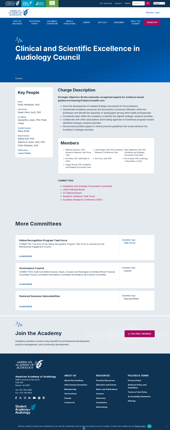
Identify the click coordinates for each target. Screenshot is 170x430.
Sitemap (132, 401)
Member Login (153, 12)
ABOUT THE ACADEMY (135, 22)
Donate (118, 3)
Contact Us (69, 402)
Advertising (101, 407)
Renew (128, 3)
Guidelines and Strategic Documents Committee (87, 186)
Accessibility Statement (139, 396)
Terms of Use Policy (137, 392)
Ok (149, 426)
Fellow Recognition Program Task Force (43, 240)
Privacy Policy (134, 380)
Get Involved (106, 3)
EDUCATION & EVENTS (34, 22)
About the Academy (73, 380)
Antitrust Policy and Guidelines (137, 386)
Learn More (25, 256)
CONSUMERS (118, 22)
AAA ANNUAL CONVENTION (52, 22)
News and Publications (106, 389)
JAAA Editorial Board (74, 189)
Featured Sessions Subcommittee (39, 296)
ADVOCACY (102, 22)
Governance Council (31, 268)
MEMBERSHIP (152, 22)
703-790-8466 (25, 390)
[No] (167, 426)
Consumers (101, 402)
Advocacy (101, 398)
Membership (70, 389)
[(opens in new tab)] (25, 409)
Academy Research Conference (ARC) (83, 199)
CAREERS (86, 22)
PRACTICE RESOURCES (17, 22)
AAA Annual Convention (75, 385)
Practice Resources (105, 380)
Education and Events (106, 385)
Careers (100, 393)
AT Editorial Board (72, 193)
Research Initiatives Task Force (79, 196)
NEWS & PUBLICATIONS (69, 22)
